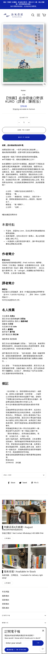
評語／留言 (8, 475)
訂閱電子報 (6, 615)
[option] (24, 3)
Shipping (16, 109)
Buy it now (24, 137)
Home (23, 91)
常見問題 (5, 592)
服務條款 (5, 596)
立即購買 (7, 583)
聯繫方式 (5, 623)
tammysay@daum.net (10, 300)
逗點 (24, 94)
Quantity (24, 117)
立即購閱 (7, 538)
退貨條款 (5, 600)
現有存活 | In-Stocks (16, 649)
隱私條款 (5, 608)
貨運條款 (5, 604)
